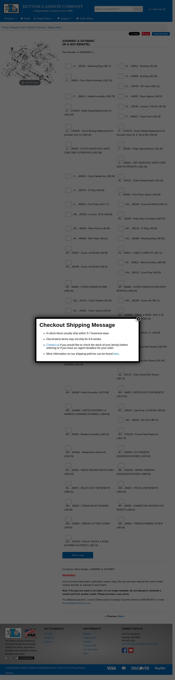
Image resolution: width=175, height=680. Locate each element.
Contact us (52, 344)
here (116, 353)
